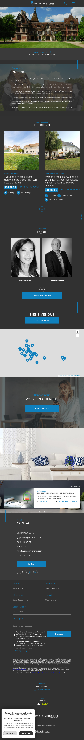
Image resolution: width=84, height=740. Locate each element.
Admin (46, 726)
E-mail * (49, 595)
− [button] (77, 335)
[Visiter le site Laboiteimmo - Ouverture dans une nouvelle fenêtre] (42, 734)
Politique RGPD (58, 726)
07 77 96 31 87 (24, 555)
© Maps (66, 375)
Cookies (65, 726)
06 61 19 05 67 (24, 542)
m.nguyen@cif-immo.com (29, 551)
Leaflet (60, 375)
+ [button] (77, 332)
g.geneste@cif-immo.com (29, 537)
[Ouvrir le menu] (73, 3)
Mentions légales (38, 726)
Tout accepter (26, 733)
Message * (18, 618)
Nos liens (51, 726)
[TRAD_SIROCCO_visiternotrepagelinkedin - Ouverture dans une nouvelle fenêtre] (35, 572)
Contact (81, 218)
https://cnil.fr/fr (48, 664)
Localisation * (19, 607)
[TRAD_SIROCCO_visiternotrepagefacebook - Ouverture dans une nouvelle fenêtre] (19, 572)
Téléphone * (19, 595)
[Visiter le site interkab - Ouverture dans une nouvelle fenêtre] (42, 704)
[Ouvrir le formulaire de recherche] (65, 3)
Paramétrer (10, 733)
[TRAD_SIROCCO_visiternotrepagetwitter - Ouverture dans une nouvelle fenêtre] (30, 572)
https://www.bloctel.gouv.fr (19, 669)
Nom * (16, 584)
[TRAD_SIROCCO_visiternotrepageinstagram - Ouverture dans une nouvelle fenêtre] (24, 572)
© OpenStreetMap (75, 375)
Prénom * (50, 584)
